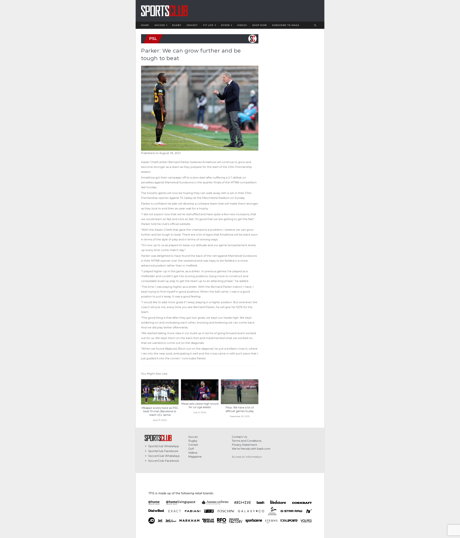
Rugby (192, 440)
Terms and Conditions (246, 440)
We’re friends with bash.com (251, 448)
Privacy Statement (244, 444)
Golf (191, 448)
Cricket (193, 444)
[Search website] (315, 26)
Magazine (195, 456)
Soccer (193, 436)
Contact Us (239, 436)
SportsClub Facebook (163, 451)
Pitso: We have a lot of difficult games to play (240, 409)
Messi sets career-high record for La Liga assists (199, 405)
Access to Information (247, 456)
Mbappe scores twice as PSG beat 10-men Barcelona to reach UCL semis (160, 411)
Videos (192, 452)
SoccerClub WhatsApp (164, 456)
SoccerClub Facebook (163, 460)
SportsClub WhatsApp (163, 446)
